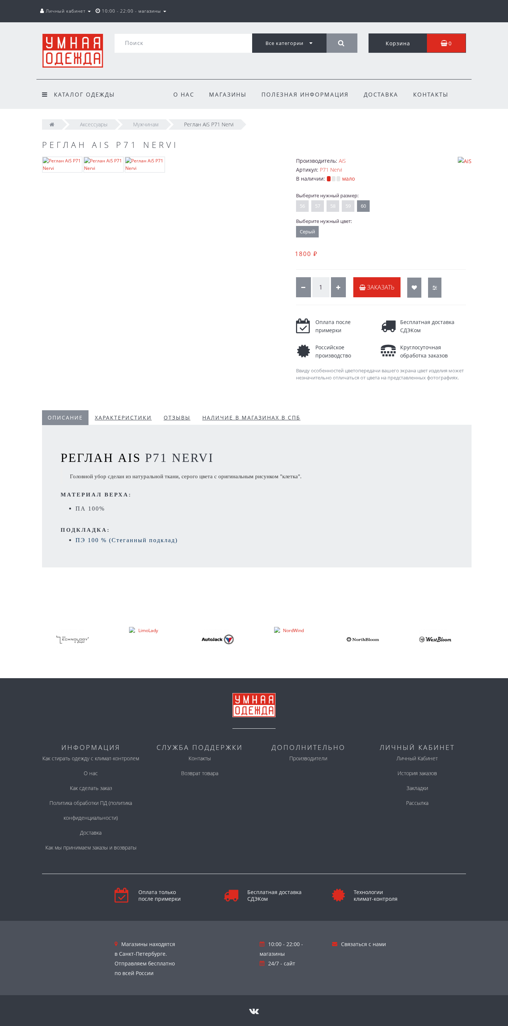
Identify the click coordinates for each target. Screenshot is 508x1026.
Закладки (417, 788)
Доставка (381, 94)
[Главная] (51, 124)
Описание (65, 417)
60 (363, 206)
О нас (183, 94)
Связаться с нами (363, 944)
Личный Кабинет (417, 758)
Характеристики (123, 417)
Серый (307, 231)
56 (302, 206)
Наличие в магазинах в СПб (251, 417)
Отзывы (177, 417)
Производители (308, 758)
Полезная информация (305, 94)
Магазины (228, 94)
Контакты (430, 94)
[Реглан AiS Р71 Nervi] (62, 164)
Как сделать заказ (91, 788)
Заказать (380, 287)
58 (332, 206)
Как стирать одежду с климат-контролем (90, 758)
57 (317, 206)
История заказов (417, 773)
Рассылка (417, 802)
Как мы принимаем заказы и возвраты (90, 847)
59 (348, 206)
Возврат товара (199, 773)
